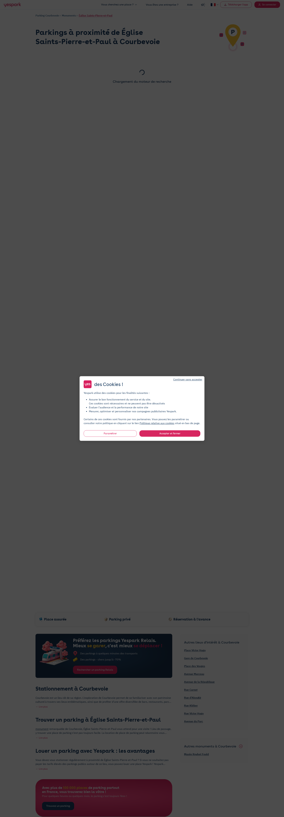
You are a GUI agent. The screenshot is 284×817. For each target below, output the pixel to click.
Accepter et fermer (169, 433)
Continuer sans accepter (187, 379)
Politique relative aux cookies (157, 423)
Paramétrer (110, 433)
